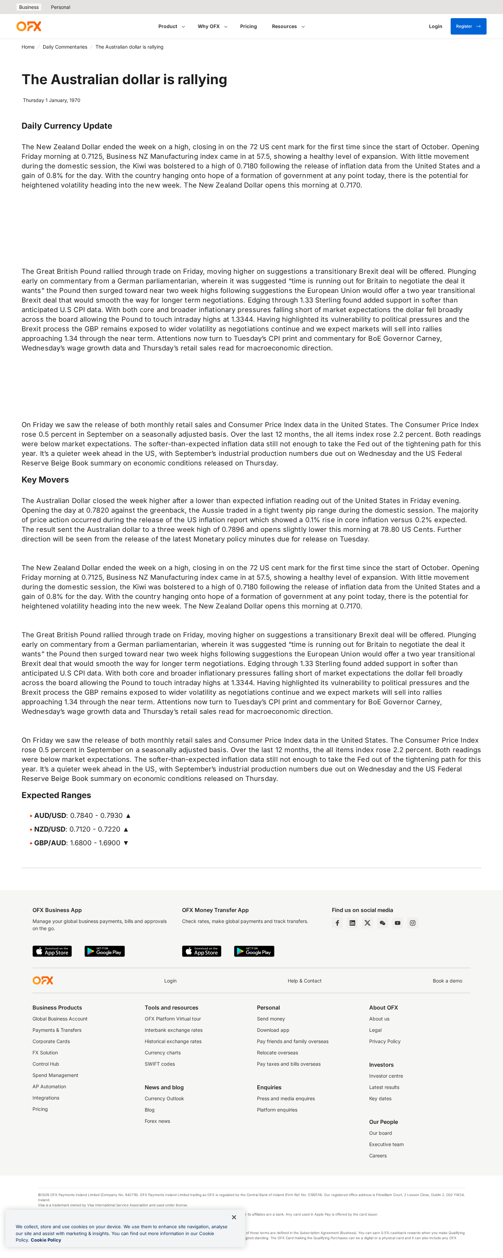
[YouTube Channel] (397, 922)
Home (28, 47)
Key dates (380, 1098)
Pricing (248, 26)
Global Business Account (60, 1019)
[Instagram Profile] (412, 922)
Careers (378, 1155)
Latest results (384, 1087)
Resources (284, 26)
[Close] (234, 1217)
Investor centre (386, 1076)
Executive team (386, 1144)
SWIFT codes (160, 1064)
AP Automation (49, 1086)
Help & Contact (305, 981)
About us (379, 1019)
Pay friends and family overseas (292, 1041)
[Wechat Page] (382, 922)
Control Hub (46, 1064)
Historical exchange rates (173, 1041)
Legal (375, 1030)
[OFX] (28, 26)
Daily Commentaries (65, 47)
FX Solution (45, 1052)
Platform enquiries (277, 1110)
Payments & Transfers (57, 1030)
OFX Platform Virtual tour (173, 1019)
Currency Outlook (164, 1098)
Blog (150, 1110)
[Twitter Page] (367, 922)
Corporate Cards (51, 1041)
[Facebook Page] (337, 922)
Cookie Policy (46, 1240)
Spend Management (55, 1075)
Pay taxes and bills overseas (289, 1064)
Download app (273, 1030)
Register (464, 26)
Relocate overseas (277, 1052)
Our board (380, 1133)
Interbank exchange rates (174, 1030)
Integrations (46, 1098)
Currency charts (163, 1052)
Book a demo (447, 981)
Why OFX (209, 26)
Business (29, 7)
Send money (271, 1019)
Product (167, 26)
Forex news (157, 1121)
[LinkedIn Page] (352, 922)
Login (170, 981)
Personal (60, 7)
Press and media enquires (286, 1098)
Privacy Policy (385, 1041)
